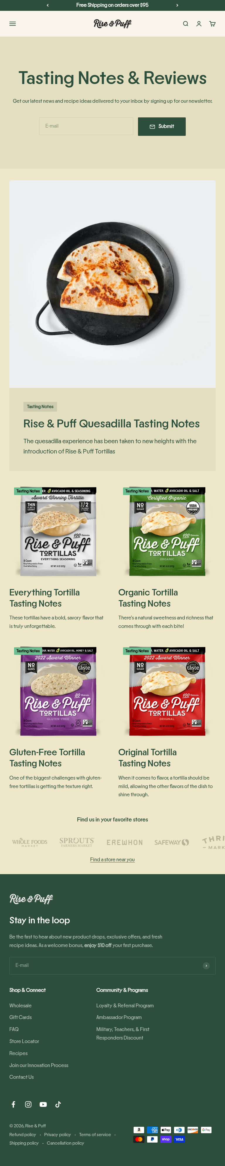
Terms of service (95, 1134)
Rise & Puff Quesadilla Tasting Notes (111, 424)
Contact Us (21, 1077)
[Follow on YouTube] (43, 1104)
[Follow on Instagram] (28, 1104)
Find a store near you (112, 859)
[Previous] (48, 5)
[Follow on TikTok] (58, 1104)
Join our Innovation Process (38, 1065)
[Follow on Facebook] (13, 1104)
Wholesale (20, 1006)
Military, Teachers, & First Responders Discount (122, 1034)
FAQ (14, 1029)
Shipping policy (24, 1143)
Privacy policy (57, 1134)
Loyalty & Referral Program (125, 1006)
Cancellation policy (65, 1143)
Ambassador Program (119, 1017)
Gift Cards (20, 1017)
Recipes (18, 1053)
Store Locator (24, 1041)
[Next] (177, 5)
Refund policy (22, 1134)
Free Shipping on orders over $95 (112, 5)
